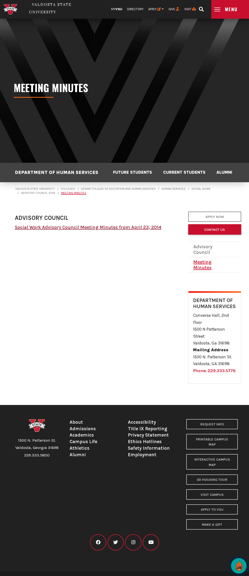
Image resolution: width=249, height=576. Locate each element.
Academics (82, 435)
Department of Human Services (56, 172)
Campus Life (83, 441)
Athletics (79, 448)
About (76, 422)
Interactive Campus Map (212, 462)
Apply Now (214, 217)
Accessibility (142, 422)
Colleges (68, 188)
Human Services (173, 188)
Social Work (200, 188)
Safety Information (149, 448)
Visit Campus (212, 495)
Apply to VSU (212, 509)
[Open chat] (239, 566)
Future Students (132, 172)
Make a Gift (212, 525)
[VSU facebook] (98, 542)
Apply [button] (152, 9)
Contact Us (214, 230)
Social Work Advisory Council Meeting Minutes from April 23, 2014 (88, 227)
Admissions (83, 428)
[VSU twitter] (115, 542)
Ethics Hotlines (145, 441)
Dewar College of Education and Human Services (118, 188)
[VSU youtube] (151, 542)
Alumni (224, 172)
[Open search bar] (201, 7)
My (116, 9)
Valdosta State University (35, 188)
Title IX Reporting (147, 428)
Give (172, 9)
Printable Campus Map (212, 442)
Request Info (212, 424)
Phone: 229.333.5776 (214, 370)
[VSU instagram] (133, 542)
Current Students (184, 172)
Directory (135, 9)
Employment (142, 454)
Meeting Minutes (73, 193)
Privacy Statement (148, 435)
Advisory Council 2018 (38, 193)
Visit (188, 9)
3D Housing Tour (212, 480)
